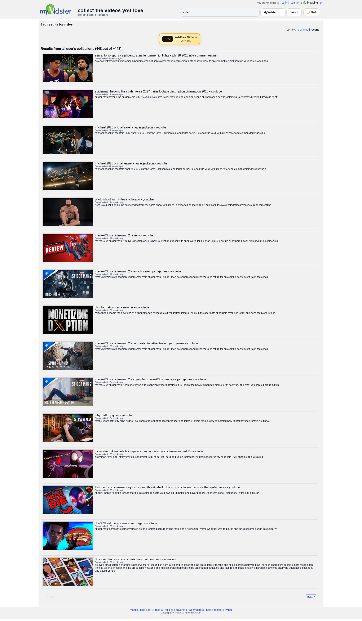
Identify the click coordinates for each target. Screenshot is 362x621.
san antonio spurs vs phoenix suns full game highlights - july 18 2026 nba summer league (155, 55)
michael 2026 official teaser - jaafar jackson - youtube (131, 163)
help (208, 609)
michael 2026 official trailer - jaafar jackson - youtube (130, 127)
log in (284, 2)
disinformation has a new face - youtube (122, 307)
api (149, 609)
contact (217, 609)
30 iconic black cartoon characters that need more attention (135, 559)
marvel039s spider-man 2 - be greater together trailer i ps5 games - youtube (146, 343)
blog (142, 609)
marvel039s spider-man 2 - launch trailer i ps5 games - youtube (138, 271)
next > (311, 596)
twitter (228, 609)
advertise (181, 609)
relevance (302, 29)
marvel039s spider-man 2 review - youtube (124, 235)
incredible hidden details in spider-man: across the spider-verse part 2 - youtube (149, 451)
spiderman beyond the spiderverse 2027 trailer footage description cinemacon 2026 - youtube (158, 91)
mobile (134, 609)
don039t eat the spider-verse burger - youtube (126, 523)
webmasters (196, 609)
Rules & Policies (163, 609)
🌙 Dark (311, 12)
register (294, 2)
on (320, 2)
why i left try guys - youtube (113, 415)
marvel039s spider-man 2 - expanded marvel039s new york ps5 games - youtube (150, 379)
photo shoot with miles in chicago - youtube (124, 199)
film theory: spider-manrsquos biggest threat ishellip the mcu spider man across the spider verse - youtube (167, 487)
